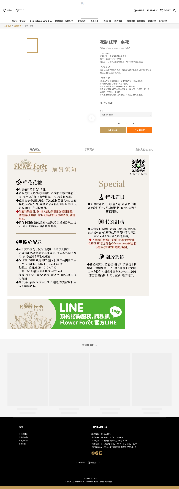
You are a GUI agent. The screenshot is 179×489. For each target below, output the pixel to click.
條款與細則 (23, 434)
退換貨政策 (23, 440)
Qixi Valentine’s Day (41, 21)
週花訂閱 (107, 21)
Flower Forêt (19, 21)
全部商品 (7, 26)
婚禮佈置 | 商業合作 (64, 21)
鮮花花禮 (82, 21)
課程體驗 (118, 21)
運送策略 (22, 444)
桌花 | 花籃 (29, 26)
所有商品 (163, 21)
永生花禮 (95, 21)
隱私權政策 (23, 437)
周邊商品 (152, 21)
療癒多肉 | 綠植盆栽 (136, 21)
